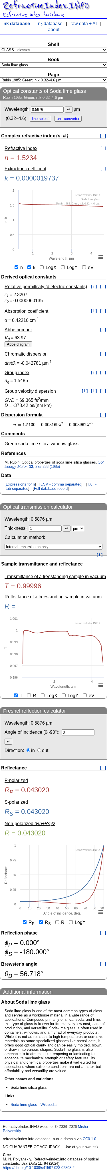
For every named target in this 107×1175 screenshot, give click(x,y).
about (53, 29)
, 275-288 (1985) (55, 464)
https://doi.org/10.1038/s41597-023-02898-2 (38, 1168)
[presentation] (53, 425)
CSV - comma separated (61, 484)
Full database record (51, 488)
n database (50, 23)
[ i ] (103, 135)
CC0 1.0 (89, 1139)
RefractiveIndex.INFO (46, 5)
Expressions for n (20, 484)
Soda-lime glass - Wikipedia (33, 1104)
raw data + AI (83, 23)
